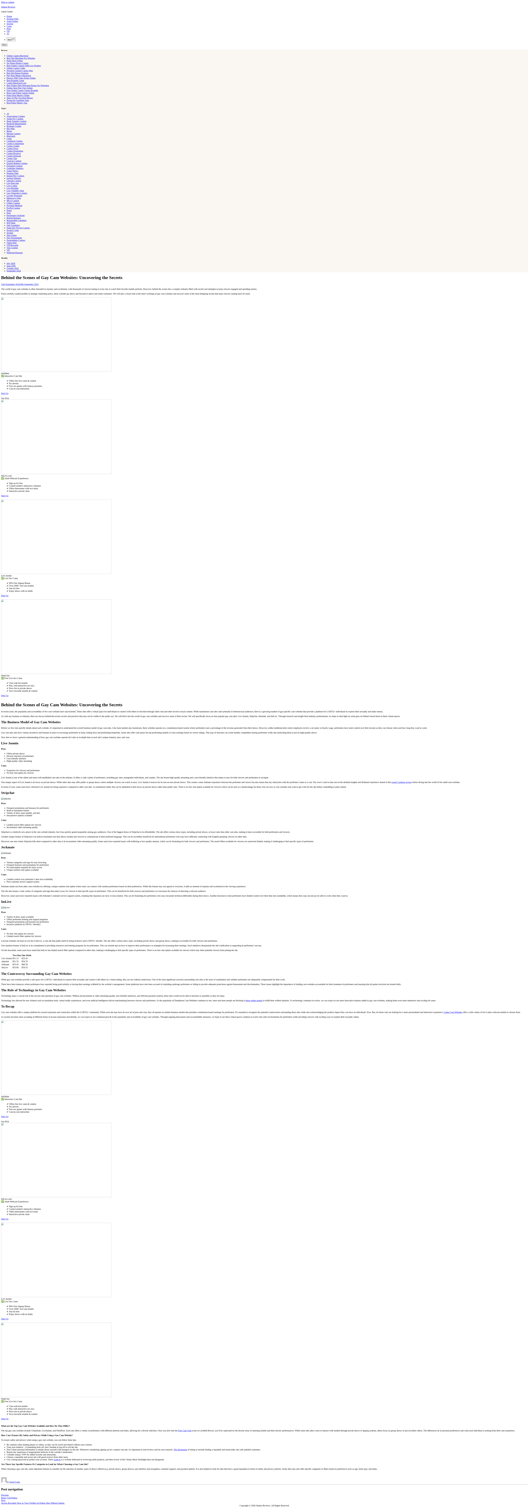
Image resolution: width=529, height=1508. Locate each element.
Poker (9, 210)
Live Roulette (12, 188)
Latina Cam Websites (453, 1012)
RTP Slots (11, 223)
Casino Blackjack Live (16, 83)
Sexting (10, 24)
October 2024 (13, 268)
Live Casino (12, 186)
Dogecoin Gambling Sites (18, 100)
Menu (4, 45)
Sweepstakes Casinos (16, 240)
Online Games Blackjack (17, 56)
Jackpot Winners (14, 178)
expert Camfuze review (402, 782)
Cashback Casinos (15, 141)
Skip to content (7, 2)
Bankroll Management (16, 124)
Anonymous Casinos (16, 116)
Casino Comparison (15, 143)
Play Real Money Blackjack (19, 75)
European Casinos (14, 166)
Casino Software (14, 156)
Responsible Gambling (16, 220)
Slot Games (12, 235)
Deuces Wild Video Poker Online (21, 78)
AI (8, 34)
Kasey (12, 1482)
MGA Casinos (13, 200)
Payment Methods (14, 205)
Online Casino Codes (16, 68)
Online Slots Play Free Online (20, 88)
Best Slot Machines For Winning (21, 58)
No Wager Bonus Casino (17, 63)
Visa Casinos (12, 248)
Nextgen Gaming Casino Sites (20, 70)
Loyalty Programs (14, 195)
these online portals (254, 1000)
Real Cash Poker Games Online (20, 93)
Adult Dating (12, 21)
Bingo (9, 131)
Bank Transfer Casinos (16, 121)
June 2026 (11, 266)
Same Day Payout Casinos (18, 228)
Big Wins (11, 128)
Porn (9, 29)
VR (8, 31)
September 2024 (14, 271)
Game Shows (12, 171)
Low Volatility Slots (15, 190)
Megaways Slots (14, 198)
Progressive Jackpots (16, 215)
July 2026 (11, 263)
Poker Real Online (15, 61)
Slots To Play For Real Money (20, 98)
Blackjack (11, 136)
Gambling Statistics (15, 168)
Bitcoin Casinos (13, 133)
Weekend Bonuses (15, 252)
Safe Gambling (13, 225)
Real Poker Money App (17, 103)
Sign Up (4, 393)
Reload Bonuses (14, 218)
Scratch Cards (13, 230)
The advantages (180, 1449)
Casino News (12, 148)
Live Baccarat (13, 183)
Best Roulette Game (15, 80)
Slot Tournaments (14, 238)
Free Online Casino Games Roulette (22, 90)
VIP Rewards (12, 245)
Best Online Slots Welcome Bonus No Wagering (28, 85)
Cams (9, 26)
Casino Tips (12, 158)
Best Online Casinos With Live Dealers (24, 65)
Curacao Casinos (14, 161)
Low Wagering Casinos (17, 193)
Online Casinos (13, 203)
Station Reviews (8, 7)
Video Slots (12, 243)
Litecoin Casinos (14, 181)
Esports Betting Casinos (17, 163)
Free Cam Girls (184, 1430)
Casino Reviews (14, 153)
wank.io (57, 1459)
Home (9, 16)
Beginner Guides (14, 126)
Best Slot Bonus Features (18, 73)
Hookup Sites (12, 19)
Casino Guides (13, 146)
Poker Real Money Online (18, 95)
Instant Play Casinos (15, 176)
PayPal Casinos (13, 208)
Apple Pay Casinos (15, 119)
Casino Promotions (15, 151)
